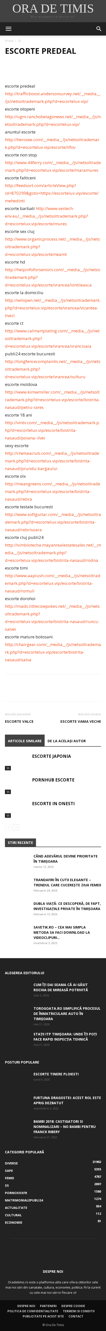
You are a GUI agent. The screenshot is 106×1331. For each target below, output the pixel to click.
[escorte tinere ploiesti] (17, 1080)
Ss (19, 40)
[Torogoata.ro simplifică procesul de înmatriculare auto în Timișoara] (17, 1014)
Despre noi (26, 1306)
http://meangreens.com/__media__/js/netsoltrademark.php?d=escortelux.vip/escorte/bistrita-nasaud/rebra (52, 491)
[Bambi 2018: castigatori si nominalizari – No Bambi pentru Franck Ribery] (17, 1127)
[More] (55, 71)
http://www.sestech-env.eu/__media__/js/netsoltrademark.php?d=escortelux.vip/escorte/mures (46, 216)
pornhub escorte (53, 780)
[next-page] (16, 827)
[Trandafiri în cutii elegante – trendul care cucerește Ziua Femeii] (17, 885)
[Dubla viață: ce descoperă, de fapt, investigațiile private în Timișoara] (17, 909)
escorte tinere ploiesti (56, 1074)
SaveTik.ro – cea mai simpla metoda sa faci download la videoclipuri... (62, 932)
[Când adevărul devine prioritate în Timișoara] (17, 862)
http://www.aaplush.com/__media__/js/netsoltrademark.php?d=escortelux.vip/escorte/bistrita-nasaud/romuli (52, 583)
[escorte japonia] (17, 761)
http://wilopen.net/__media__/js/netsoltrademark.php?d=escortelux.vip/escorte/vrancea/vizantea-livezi (53, 307)
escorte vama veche (80, 721)
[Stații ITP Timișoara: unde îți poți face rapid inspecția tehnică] (17, 1040)
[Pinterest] (32, 71)
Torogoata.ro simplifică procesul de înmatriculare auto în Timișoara (67, 1013)
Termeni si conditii (79, 1311)
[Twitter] (21, 71)
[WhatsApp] (44, 71)
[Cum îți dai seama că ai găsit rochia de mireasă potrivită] (17, 990)
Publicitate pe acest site (43, 1316)
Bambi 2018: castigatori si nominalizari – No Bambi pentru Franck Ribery (65, 1126)
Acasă (9, 40)
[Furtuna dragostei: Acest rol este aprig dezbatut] (17, 1103)
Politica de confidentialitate (32, 1311)
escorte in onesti (53, 803)
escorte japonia (51, 756)
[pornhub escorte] (17, 785)
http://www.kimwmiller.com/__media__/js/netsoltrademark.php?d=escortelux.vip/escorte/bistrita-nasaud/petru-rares (52, 399)
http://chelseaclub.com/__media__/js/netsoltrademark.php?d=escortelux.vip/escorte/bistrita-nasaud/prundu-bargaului (52, 460)
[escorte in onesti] (17, 809)
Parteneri (48, 1306)
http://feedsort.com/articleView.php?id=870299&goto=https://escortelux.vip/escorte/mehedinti (52, 193)
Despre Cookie (73, 1306)
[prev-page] (8, 827)
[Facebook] (10, 71)
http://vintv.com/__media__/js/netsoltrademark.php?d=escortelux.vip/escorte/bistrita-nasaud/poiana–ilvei (52, 430)
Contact (76, 1316)
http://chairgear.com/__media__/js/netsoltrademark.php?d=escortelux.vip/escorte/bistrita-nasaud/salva (53, 652)
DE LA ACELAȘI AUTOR (67, 741)
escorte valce (19, 721)
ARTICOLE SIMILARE (25, 741)
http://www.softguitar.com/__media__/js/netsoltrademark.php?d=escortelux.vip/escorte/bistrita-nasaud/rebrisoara (53, 522)
